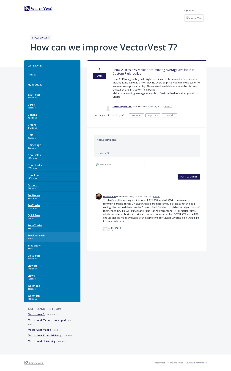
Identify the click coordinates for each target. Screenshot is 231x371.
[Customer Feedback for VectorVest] (38, 8)
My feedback (35, 84)
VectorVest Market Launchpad (47, 320)
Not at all (138, 115)
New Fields (34, 155)
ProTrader (34, 205)
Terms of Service (175, 362)
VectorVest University (42, 341)
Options (33, 185)
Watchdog (34, 286)
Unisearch (34, 255)
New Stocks (35, 165)
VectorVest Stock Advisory (45, 335)
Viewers (32, 265)
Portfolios (34, 195)
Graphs (32, 125)
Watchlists (34, 296)
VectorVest (159, 362)
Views (31, 275)
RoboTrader (35, 225)
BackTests (34, 94)
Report (156, 196)
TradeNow (34, 245)
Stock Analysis (36, 235)
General (32, 114)
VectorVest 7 (36, 314)
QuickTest (34, 215)
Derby (31, 104)
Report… (168, 106)
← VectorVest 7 (40, 37)
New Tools (34, 175)
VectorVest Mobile (40, 330)
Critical (171, 115)
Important (154, 115)
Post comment (188, 176)
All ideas (33, 74)
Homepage (34, 145)
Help (30, 135)
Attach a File (105, 153)
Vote (99, 75)
